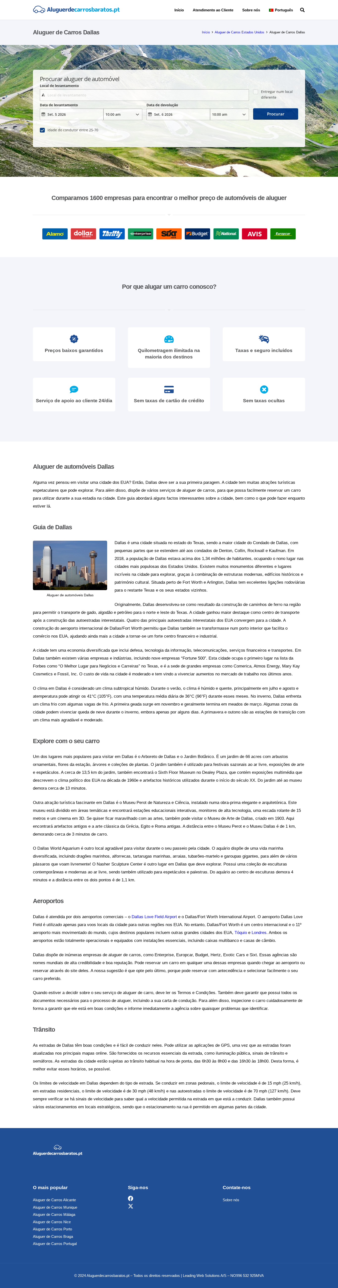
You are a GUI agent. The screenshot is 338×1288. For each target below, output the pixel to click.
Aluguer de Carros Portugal (55, 1244)
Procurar (275, 114)
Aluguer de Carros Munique (55, 1207)
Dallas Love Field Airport (154, 916)
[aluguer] (76, 10)
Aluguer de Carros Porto (52, 1229)
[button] (296, 10)
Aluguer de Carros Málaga (54, 1214)
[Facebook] (130, 1199)
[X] (130, 1206)
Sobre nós (231, 1200)
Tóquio (241, 932)
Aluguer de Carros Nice (52, 1222)
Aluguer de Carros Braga (53, 1236)
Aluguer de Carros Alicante (54, 1200)
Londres (259, 932)
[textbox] (144, 95)
